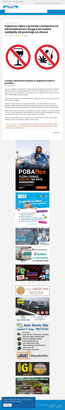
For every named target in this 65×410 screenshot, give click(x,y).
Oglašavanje (58, 406)
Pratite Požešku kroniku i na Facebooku (13, 1)
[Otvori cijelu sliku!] (32, 57)
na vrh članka (56, 132)
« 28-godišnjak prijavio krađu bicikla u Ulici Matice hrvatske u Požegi (38, 124)
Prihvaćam (7, 405)
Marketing (51, 406)
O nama (60, 405)
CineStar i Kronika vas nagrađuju (48, 405)
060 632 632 (40, 3)
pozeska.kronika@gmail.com (53, 3)
